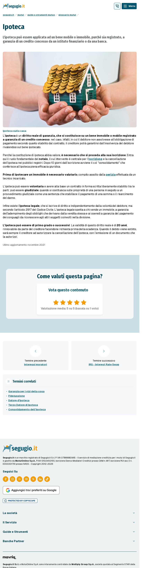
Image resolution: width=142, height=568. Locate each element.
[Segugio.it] (20, 448)
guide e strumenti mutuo (41, 15)
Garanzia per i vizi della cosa (26, 391)
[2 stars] (63, 302)
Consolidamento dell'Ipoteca (27, 409)
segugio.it (8, 15)
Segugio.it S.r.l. (11, 564)
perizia (111, 174)
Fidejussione (16, 395)
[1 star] (56, 302)
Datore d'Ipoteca (18, 400)
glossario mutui (67, 15)
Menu (132, 6)
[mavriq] (9, 557)
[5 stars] (83, 302)
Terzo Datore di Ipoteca (23, 405)
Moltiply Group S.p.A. (83, 564)
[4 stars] (76, 302)
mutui (20, 15)
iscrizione (95, 159)
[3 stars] (70, 302)
